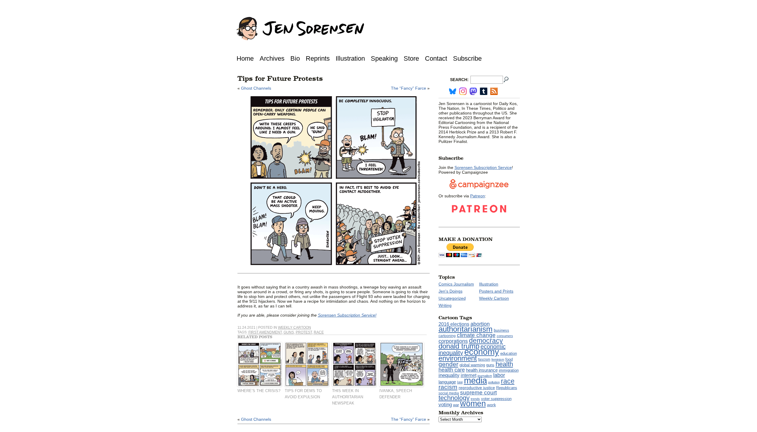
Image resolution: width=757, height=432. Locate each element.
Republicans (506, 388)
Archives (272, 58)
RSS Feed (494, 91)
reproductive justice (477, 387)
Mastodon (473, 91)
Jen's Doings (450, 291)
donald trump (459, 346)
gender (448, 364)
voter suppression (496, 399)
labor (499, 375)
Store (411, 58)
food (509, 359)
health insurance (482, 370)
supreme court (478, 392)
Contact (436, 58)
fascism (484, 359)
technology (454, 398)
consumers (505, 336)
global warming (472, 365)
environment (458, 358)
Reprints (318, 58)
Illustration (350, 58)
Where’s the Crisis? (258, 391)
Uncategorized (452, 298)
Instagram (463, 91)
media (475, 380)
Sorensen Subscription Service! (347, 315)
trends (475, 399)
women (473, 403)
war (456, 405)
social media (449, 393)
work (491, 404)
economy (481, 352)
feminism (497, 359)
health (504, 364)
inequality (449, 375)
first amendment (265, 332)
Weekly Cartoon (294, 327)
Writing (445, 305)
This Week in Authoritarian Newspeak (347, 397)
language (447, 381)
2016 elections (454, 324)
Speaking (384, 58)
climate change (476, 335)
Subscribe (467, 58)
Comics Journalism (456, 284)
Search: (459, 79)
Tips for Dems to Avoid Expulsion (303, 394)
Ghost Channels (256, 88)
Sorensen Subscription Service (483, 167)
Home (245, 58)
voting (445, 404)
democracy (486, 340)
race (319, 332)
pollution (494, 382)
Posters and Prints (496, 291)
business (501, 330)
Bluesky (452, 91)
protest (304, 332)
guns (289, 332)
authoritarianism (466, 329)
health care (452, 370)
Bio (295, 58)
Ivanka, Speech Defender (395, 394)
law (460, 382)
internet (468, 375)
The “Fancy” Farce (408, 88)
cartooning (447, 336)
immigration (509, 370)
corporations (453, 341)
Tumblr (483, 91)
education (508, 353)
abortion (480, 324)
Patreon (477, 196)
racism (448, 387)
